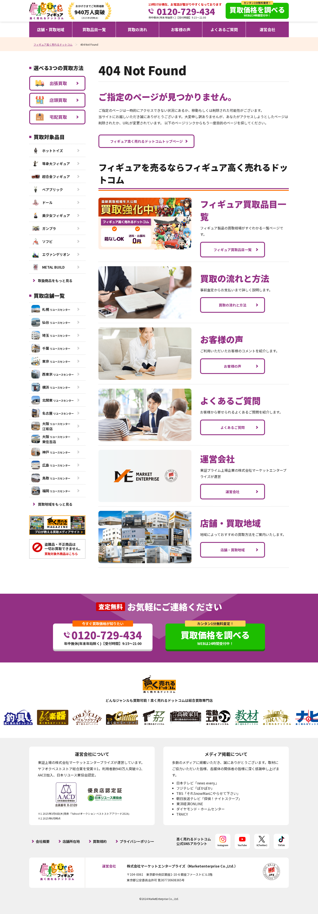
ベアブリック (52, 189)
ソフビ (47, 241)
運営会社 (267, 29)
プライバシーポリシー (137, 841)
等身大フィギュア (56, 163)
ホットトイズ (52, 150)
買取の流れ (137, 29)
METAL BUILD (53, 267)
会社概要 (43, 841)
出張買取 (58, 83)
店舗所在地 (71, 841)
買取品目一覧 (94, 29)
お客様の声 (180, 29)
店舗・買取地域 (50, 29)
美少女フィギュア (56, 215)
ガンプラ (49, 228)
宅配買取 (58, 117)
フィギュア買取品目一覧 (233, 249)
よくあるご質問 (224, 29)
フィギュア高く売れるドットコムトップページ (146, 141)
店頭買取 (58, 100)
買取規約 (100, 841)
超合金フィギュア (56, 176)
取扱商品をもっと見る (55, 280)
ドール (47, 202)
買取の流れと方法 (232, 305)
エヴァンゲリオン (56, 254)
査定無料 (110, 606)
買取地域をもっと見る (55, 504)
